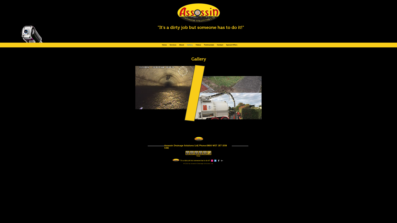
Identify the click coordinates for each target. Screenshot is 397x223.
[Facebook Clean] (219, 161)
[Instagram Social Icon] (212, 161)
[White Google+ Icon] (222, 161)
